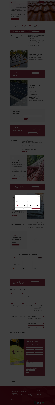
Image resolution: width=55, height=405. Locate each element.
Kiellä (19, 208)
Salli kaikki (36, 208)
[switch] (24, 205)
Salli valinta (27, 208)
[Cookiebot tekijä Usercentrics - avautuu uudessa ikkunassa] (37, 196)
